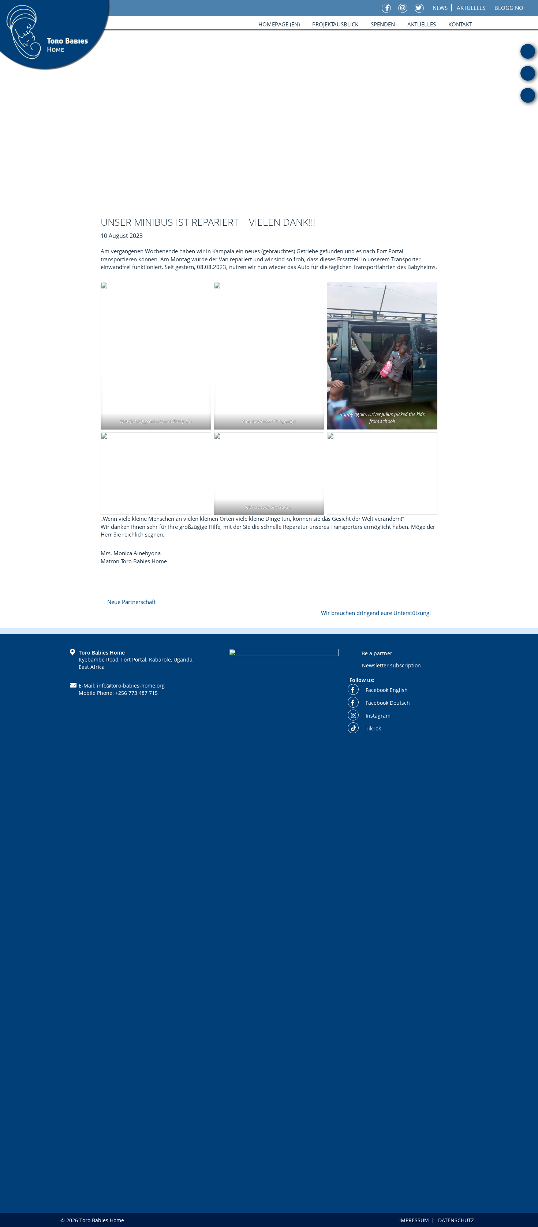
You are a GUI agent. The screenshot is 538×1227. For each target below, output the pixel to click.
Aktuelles (471, 7)
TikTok (372, 728)
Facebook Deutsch (387, 702)
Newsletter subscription (391, 665)
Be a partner (377, 653)
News (440, 7)
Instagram (377, 715)
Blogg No (508, 7)
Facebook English (386, 689)
